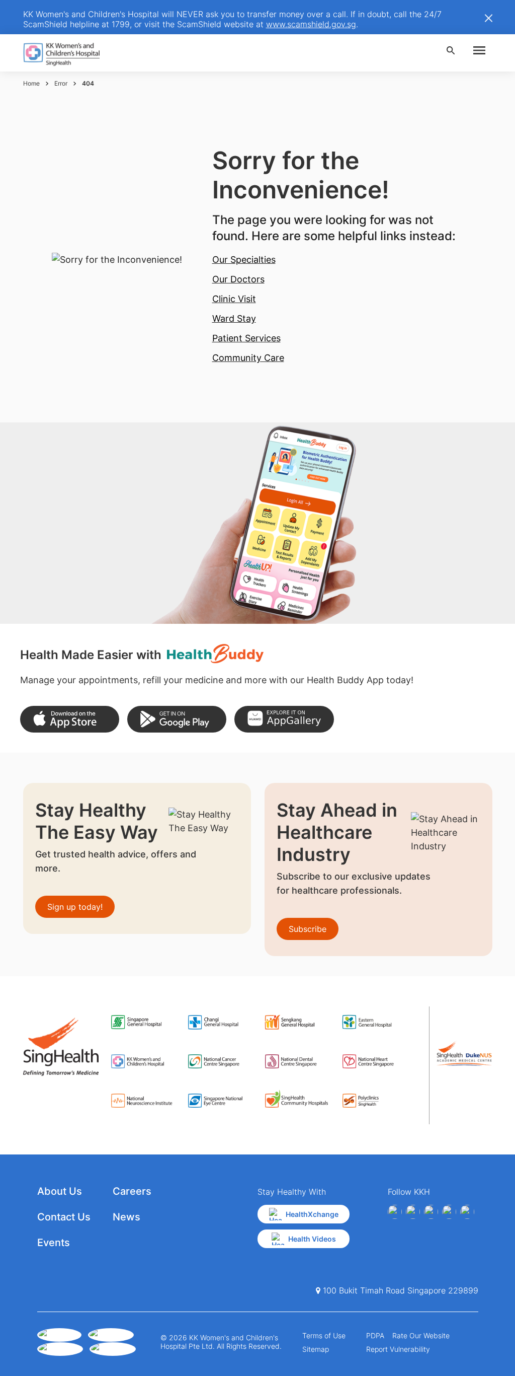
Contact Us (64, 1217)
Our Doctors (238, 279)
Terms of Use (324, 1335)
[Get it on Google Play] (176, 719)
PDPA (375, 1335)
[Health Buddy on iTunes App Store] (69, 719)
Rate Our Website (421, 1335)
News (126, 1217)
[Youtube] (413, 1212)
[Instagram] (431, 1212)
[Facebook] (395, 1212)
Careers (132, 1191)
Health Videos (312, 1239)
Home (31, 83)
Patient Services (246, 338)
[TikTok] (467, 1212)
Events (53, 1243)
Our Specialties (244, 259)
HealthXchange (312, 1214)
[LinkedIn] (449, 1212)
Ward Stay (234, 318)
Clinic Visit (234, 299)
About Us (59, 1191)
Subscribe (307, 929)
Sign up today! (75, 907)
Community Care (248, 357)
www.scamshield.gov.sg (311, 24)
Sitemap (315, 1349)
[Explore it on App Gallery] (283, 719)
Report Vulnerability (398, 1349)
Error (60, 83)
